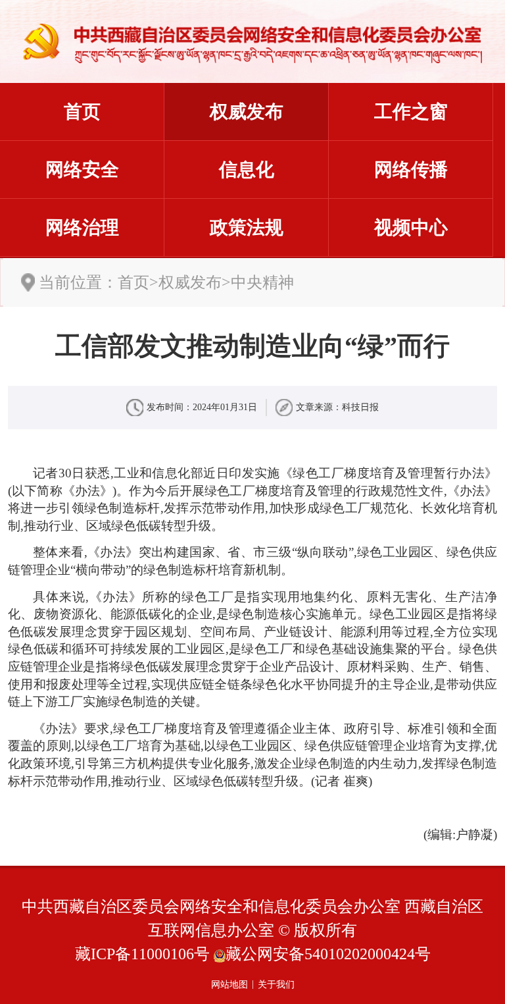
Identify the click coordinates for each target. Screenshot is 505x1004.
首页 (82, 111)
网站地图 (229, 985)
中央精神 (262, 282)
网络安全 (82, 169)
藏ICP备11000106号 (142, 954)
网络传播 (411, 169)
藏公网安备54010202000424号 (328, 954)
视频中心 (411, 227)
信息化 (246, 169)
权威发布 (246, 111)
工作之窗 (411, 111)
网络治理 (82, 227)
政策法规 (246, 227)
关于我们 (276, 985)
